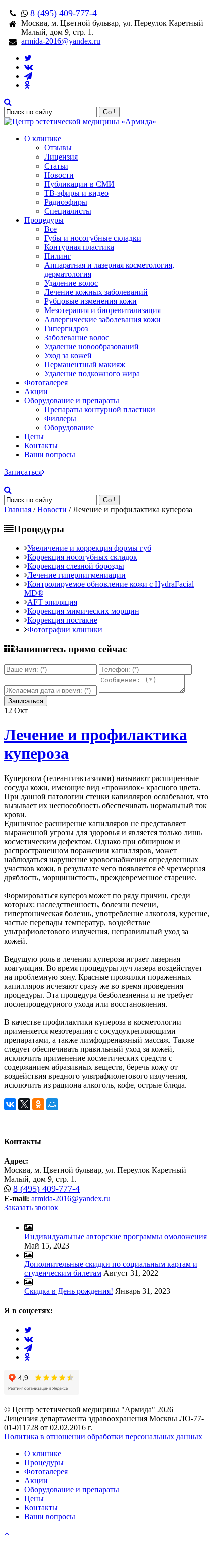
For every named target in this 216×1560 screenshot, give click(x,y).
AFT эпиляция (52, 602)
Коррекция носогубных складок (82, 557)
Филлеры (60, 418)
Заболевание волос (76, 337)
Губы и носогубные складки (92, 238)
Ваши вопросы (49, 454)
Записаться (23, 471)
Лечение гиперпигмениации (76, 575)
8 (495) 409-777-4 (63, 13)
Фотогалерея (46, 382)
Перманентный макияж (84, 364)
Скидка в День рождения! (68, 1291)
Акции (36, 391)
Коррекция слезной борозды (75, 566)
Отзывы (58, 147)
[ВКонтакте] (10, 1104)
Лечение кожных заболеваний (96, 292)
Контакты (41, 445)
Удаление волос (71, 283)
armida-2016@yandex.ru (60, 41)
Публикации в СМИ (79, 184)
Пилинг (57, 256)
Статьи (56, 166)
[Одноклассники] (38, 1104)
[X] (24, 1104)
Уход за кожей (68, 355)
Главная (18, 509)
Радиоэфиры (65, 202)
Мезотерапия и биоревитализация (102, 310)
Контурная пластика (79, 247)
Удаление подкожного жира (92, 373)
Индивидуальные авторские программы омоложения (115, 1236)
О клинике (42, 138)
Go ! (109, 112)
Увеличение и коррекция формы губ (89, 548)
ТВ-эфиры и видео (76, 193)
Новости (59, 175)
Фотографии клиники (64, 629)
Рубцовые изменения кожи (90, 301)
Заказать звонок (31, 1207)
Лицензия (61, 156)
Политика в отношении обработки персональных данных (103, 1436)
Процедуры (44, 220)
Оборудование (69, 427)
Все (50, 229)
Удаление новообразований (91, 346)
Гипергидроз (66, 328)
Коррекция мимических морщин (83, 611)
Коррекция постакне (62, 620)
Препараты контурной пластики (99, 409)
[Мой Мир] (52, 1104)
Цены (34, 436)
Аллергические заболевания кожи (102, 319)
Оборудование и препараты (71, 400)
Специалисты (67, 211)
